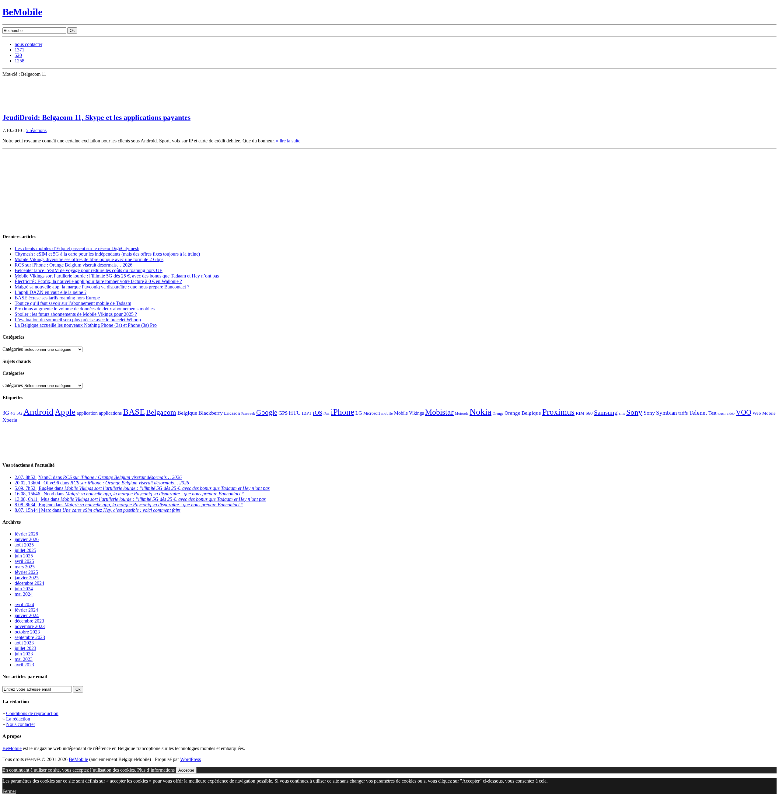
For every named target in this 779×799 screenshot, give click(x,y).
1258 (19, 60)
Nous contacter (20, 724)
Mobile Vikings (409, 413)
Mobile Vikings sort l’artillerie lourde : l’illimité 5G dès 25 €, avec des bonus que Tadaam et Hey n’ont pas (117, 275)
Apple (65, 412)
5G (19, 413)
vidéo (731, 414)
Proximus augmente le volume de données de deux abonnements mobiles (85, 308)
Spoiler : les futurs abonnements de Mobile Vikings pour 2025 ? (76, 314)
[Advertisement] (48, 190)
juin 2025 (24, 555)
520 (18, 55)
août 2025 (24, 544)
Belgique (187, 413)
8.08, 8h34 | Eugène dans (129, 504)
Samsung (606, 412)
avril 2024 (24, 604)
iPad (326, 413)
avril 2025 (24, 561)
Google (266, 412)
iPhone (342, 412)
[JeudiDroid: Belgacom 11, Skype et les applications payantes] (17, 105)
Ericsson (232, 413)
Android (38, 412)
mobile (387, 413)
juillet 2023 (25, 648)
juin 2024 (24, 588)
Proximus (558, 412)
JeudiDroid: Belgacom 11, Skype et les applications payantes (96, 117)
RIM (580, 413)
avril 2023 (24, 664)
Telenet (698, 412)
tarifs (683, 413)
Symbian (666, 413)
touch (721, 414)
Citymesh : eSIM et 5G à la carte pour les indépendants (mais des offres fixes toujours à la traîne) (107, 253)
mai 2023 (24, 659)
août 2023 (24, 642)
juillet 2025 (25, 550)
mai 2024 (24, 594)
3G (5, 413)
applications (110, 413)
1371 (19, 49)
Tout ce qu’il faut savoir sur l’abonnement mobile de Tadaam (73, 303)
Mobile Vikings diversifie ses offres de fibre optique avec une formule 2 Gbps (89, 259)
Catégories (12, 349)
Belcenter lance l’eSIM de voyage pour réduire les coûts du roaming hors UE (88, 270)
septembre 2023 (30, 637)
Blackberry (210, 413)
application (87, 413)
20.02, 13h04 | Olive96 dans (102, 482)
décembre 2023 (29, 620)
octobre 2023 (27, 631)
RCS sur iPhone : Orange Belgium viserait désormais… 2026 (73, 264)
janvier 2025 (27, 577)
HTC (295, 413)
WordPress (190, 759)
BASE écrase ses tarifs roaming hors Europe (57, 297)
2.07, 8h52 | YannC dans (98, 477)
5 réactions (36, 130)
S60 (589, 413)
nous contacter (28, 44)
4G (12, 413)
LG (358, 413)
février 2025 (26, 572)
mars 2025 (25, 566)
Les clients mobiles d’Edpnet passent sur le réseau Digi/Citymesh (77, 248)
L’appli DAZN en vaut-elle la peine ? (50, 292)
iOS (317, 412)
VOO (743, 412)
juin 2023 (24, 653)
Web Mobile (764, 413)
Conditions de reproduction (32, 713)
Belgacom (161, 412)
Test (712, 413)
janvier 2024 (27, 615)
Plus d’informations (156, 770)
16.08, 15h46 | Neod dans (129, 493)
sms (622, 413)
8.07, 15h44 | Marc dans (97, 510)
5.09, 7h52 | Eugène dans (142, 488)
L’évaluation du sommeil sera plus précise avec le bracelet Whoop (78, 319)
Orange (498, 413)
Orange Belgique (523, 413)
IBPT (307, 413)
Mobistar (439, 412)
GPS (283, 413)
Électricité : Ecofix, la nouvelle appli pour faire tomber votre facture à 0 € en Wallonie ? (98, 281)
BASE (134, 412)
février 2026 (26, 533)
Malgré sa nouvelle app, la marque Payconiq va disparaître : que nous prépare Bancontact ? (102, 286)
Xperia (9, 420)
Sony (634, 412)
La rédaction (18, 718)
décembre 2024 (29, 583)
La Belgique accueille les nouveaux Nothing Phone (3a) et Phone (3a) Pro (86, 325)
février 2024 (26, 609)
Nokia (480, 412)
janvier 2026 (27, 539)
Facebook (248, 413)
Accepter (186, 770)
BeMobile (22, 11)
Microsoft (371, 413)
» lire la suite (288, 140)
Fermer (9, 791)
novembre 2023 (30, 626)
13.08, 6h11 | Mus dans (140, 499)
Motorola (461, 413)
